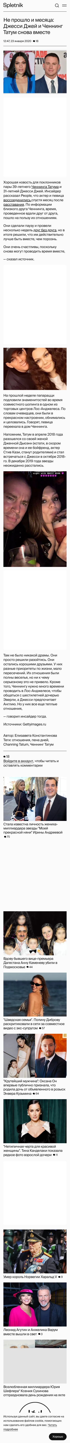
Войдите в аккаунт (18, 761)
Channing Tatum (15, 744)
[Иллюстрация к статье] (35, 72)
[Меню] (64, 5)
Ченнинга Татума (45, 187)
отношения (21, 740)
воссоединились (17, 200)
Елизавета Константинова (36, 735)
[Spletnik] (13, 5)
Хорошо (57, 1436)
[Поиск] (57, 5)
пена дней (40, 740)
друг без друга (44, 230)
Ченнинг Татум (42, 744)
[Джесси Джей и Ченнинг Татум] (35, 369)
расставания (13, 204)
